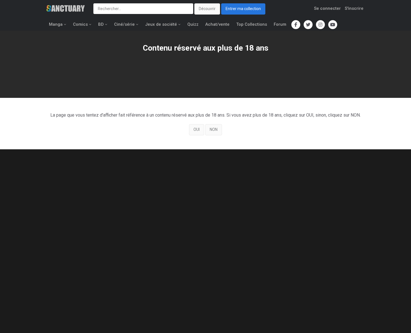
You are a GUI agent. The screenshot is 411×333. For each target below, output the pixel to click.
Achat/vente (217, 24)
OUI (196, 129)
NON (214, 129)
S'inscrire (354, 8)
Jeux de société (161, 24)
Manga (56, 24)
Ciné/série (124, 24)
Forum (280, 24)
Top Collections (251, 24)
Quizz (193, 24)
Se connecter (327, 8)
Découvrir (207, 8)
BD (101, 24)
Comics (80, 24)
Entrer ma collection (243, 8)
